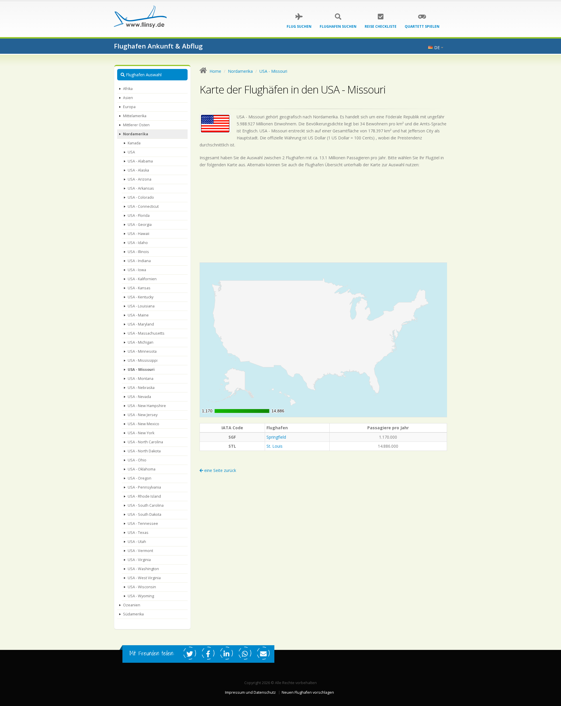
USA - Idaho (138, 242)
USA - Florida (139, 215)
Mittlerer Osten (136, 124)
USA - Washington (143, 568)
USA (131, 152)
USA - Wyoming (141, 595)
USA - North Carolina (145, 441)
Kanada (134, 143)
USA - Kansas (139, 287)
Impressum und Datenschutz (250, 692)
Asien (128, 97)
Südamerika (133, 614)
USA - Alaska (138, 170)
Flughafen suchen (338, 26)
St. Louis (274, 446)
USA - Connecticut (143, 206)
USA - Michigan (140, 342)
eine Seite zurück (219, 470)
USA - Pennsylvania (144, 487)
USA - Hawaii (138, 233)
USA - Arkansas (141, 188)
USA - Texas (138, 532)
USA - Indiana (139, 260)
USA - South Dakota (144, 514)
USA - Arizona (139, 179)
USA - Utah (137, 541)
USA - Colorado (141, 197)
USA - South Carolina (146, 505)
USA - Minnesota (142, 351)
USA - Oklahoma (141, 469)
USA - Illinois (138, 251)
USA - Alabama (140, 161)
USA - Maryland (141, 324)
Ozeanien (131, 605)
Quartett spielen (422, 26)
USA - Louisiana (141, 306)
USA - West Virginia (144, 577)
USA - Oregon (139, 478)
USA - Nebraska (141, 387)
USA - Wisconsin (142, 586)
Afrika (128, 88)
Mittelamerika (134, 115)
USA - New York (141, 432)
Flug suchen (299, 26)
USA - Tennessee (143, 523)
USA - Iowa (137, 269)
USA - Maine (138, 315)
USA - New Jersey (142, 414)
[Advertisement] (323, 215)
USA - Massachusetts (146, 333)
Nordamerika (135, 133)
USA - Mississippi (142, 360)
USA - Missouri (141, 369)
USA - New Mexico (143, 423)
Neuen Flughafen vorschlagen (308, 692)
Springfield (276, 437)
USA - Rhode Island (144, 496)
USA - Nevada (139, 396)
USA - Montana (140, 378)
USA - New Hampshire (147, 405)
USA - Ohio (137, 460)
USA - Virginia (139, 559)
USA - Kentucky (140, 297)
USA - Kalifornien (142, 278)
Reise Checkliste (380, 26)
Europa (129, 106)
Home (215, 71)
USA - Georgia (140, 224)
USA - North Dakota (144, 451)
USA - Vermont (140, 550)
